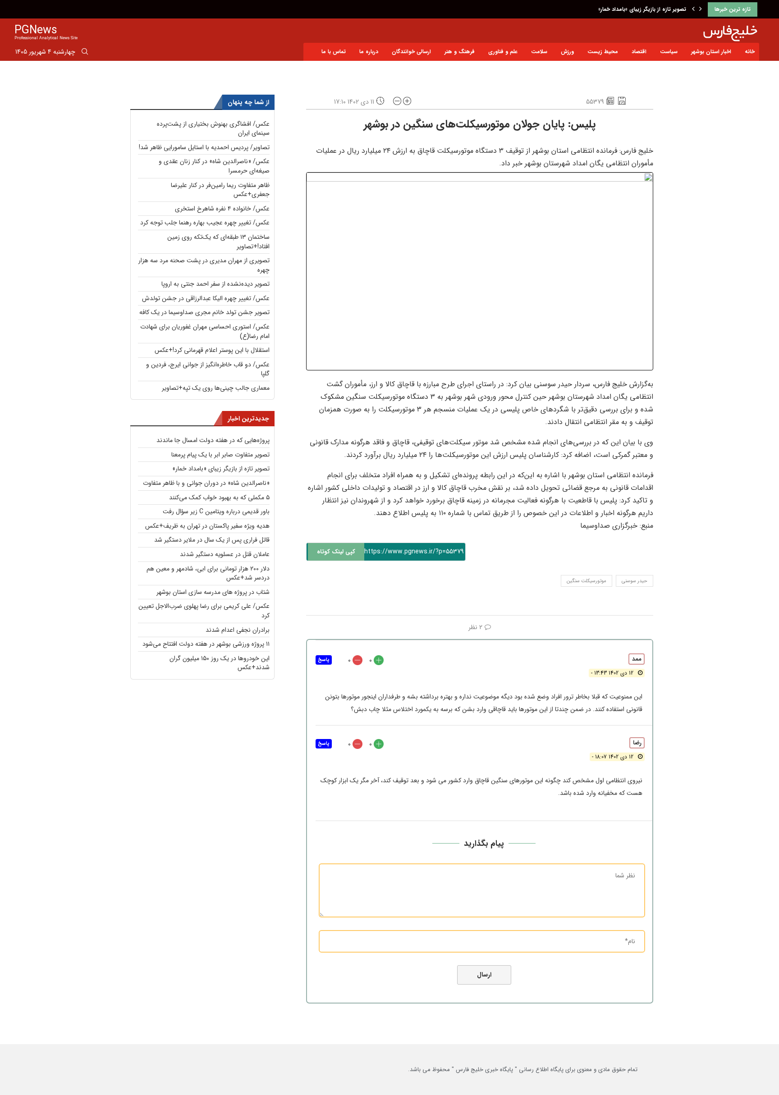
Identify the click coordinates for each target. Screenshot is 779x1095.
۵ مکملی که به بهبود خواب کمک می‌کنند (219, 497)
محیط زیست (602, 51)
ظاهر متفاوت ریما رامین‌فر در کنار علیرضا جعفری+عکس (220, 190)
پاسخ (324, 660)
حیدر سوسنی (634, 581)
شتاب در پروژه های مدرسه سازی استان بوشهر (213, 592)
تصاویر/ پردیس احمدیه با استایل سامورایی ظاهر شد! (204, 147)
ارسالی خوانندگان (411, 51)
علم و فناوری (503, 51)
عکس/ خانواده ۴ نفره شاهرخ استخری (222, 209)
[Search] (84, 53)
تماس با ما (333, 51)
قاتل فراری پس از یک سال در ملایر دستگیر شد (212, 540)
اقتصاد (639, 51)
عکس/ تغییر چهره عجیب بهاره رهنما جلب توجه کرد (205, 223)
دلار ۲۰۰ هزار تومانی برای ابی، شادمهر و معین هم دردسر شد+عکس (208, 573)
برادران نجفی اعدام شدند (238, 630)
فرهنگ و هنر (459, 51)
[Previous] (693, 9)
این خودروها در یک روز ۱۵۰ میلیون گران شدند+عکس (220, 663)
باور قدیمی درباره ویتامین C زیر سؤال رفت (216, 511)
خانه (750, 51)
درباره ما (368, 51)
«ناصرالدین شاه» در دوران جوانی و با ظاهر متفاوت (206, 483)
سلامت (539, 51)
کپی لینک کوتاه (336, 552)
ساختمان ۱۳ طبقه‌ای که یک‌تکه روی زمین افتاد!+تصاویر (218, 241)
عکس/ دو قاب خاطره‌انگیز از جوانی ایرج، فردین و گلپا (208, 369)
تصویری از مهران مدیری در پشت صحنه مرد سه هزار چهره (204, 265)
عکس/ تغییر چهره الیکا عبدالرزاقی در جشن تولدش (206, 298)
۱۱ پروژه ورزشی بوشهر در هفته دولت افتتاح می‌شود (206, 644)
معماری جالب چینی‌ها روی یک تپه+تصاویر (216, 388)
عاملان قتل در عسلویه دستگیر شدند (225, 554)
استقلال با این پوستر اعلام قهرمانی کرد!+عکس (212, 350)
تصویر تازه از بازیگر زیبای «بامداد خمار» (642, 9)
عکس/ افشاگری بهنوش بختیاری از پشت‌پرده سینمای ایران (213, 128)
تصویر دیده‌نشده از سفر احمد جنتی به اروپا (215, 284)
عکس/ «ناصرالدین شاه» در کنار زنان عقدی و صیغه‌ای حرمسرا (214, 166)
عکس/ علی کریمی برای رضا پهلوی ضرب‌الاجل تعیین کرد (204, 610)
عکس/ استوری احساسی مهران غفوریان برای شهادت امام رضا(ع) (205, 331)
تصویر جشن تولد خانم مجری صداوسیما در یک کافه (204, 312)
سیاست (669, 51)
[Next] (700, 9)
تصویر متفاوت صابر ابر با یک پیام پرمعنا (220, 455)
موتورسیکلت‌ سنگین (586, 581)
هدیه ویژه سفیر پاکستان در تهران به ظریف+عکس (207, 526)
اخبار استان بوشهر (711, 51)
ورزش (567, 51)
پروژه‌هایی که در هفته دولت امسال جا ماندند (213, 440)
